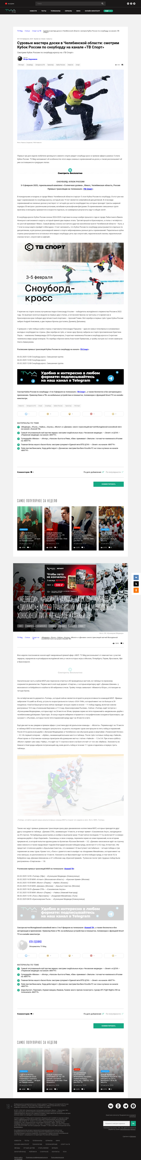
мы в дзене (11, 3)
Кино (58, 1140)
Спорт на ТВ (65, 1144)
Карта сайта (18, 1157)
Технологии (37, 1144)
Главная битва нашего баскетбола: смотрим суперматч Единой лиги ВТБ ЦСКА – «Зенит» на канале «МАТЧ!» (68, 444)
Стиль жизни (43, 1148)
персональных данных (127, 1129)
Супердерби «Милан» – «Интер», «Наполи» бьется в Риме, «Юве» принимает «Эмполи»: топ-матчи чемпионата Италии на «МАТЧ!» (71, 439)
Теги (64, 1152)
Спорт (78, 65)
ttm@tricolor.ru (18, 1127)
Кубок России (60, 65)
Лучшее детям (29, 1148)
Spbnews (133, 1136)
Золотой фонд (20, 1152)
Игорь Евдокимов (30, 59)
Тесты (26, 1140)
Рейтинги (33, 1152)
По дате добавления (92, 472)
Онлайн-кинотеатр (21, 1144)
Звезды (17, 1148)
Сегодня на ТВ (40, 65)
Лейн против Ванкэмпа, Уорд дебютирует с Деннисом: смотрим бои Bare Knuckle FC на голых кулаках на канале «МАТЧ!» (69, 449)
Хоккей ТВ (29, 626)
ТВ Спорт (21, 65)
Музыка (55, 1148)
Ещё (106, 11)
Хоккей (52, 626)
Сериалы (49, 1140)
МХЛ (20, 626)
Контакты (55, 1152)
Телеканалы (37, 1140)
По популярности (113, 472)
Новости (70, 65)
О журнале (44, 1152)
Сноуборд (30, 65)
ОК (133, 1123)
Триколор (50, 65)
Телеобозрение (51, 1144)
